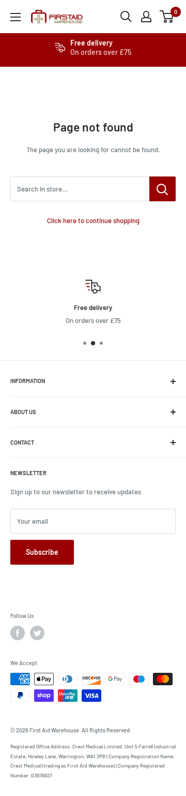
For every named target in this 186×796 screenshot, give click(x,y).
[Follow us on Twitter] (37, 633)
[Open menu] (15, 17)
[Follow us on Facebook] (17, 633)
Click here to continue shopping (93, 220)
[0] (167, 16)
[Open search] (126, 16)
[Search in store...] (162, 188)
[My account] (146, 16)
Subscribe (42, 552)
